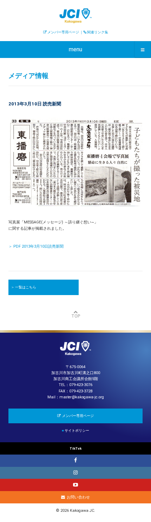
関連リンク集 (97, 32)
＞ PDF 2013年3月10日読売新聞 (36, 246)
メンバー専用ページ (63, 32)
